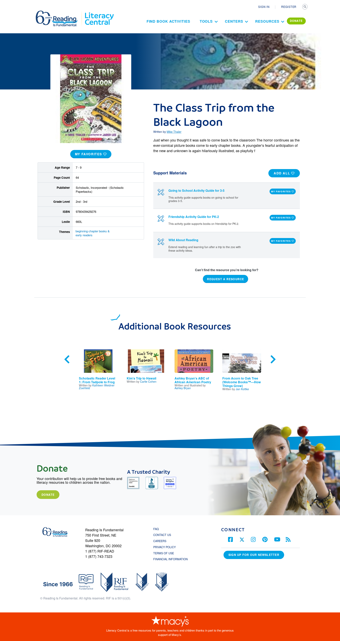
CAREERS (159, 541)
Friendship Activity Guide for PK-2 (193, 216)
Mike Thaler (174, 132)
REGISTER (288, 7)
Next (273, 359)
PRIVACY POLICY (164, 547)
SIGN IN (263, 7)
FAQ (156, 529)
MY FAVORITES (89, 154)
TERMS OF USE (165, 553)
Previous (67, 359)
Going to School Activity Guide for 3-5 (196, 190)
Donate (48, 495)
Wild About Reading (183, 240)
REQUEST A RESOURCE (225, 279)
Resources (267, 21)
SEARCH (305, 7)
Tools (206, 21)
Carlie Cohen (148, 381)
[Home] (59, 12)
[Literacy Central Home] (99, 12)
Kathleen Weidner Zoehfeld (97, 386)
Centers (234, 21)
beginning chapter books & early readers (93, 233)
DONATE (296, 21)
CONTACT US (163, 535)
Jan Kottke (242, 389)
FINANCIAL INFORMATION (170, 559)
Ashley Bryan (183, 388)
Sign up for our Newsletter (253, 555)
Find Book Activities (168, 21)
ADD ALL (282, 173)
